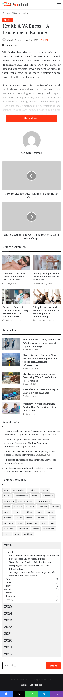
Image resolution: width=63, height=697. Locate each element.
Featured (42, 506)
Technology (48, 528)
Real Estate (9, 528)
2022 (8, 626)
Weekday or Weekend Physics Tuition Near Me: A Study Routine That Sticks (41, 407)
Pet (52, 523)
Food (6, 512)
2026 (8, 545)
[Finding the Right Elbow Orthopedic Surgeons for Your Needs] (47, 262)
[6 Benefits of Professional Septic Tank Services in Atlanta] (11, 394)
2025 (8, 606)
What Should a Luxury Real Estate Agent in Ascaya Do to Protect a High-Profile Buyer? (41, 343)
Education (48, 495)
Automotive (18, 490)
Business (33, 490)
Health (24, 13)
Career (45, 490)
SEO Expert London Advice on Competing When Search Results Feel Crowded (40, 377)
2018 (8, 654)
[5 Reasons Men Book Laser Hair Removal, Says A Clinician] (16, 262)
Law (52, 517)
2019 (8, 647)
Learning (8, 523)
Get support (36, 684)
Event (7, 506)
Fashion (18, 506)
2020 (8, 640)
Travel (7, 534)
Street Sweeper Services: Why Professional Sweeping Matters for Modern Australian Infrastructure (27, 443)
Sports (36, 528)
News (16, 13)
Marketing (32, 523)
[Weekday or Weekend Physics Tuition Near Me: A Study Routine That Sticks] (11, 408)
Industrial (41, 517)
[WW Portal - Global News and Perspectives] (15, 4)
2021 (8, 633)
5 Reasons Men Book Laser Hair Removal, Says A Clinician (13, 276)
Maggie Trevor (14, 40)
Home (7, 13)
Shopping (23, 528)
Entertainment (25, 501)
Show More (30, 118)
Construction (21, 495)
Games (50, 512)
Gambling (27, 512)
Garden (7, 517)
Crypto (35, 495)
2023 (8, 620)
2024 (8, 613)
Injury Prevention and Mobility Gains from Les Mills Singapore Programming (46, 312)
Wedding (28, 534)
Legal (20, 523)
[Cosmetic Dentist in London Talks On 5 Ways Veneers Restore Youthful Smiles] (16, 296)
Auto (6, 490)
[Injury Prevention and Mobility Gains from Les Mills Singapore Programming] (47, 296)
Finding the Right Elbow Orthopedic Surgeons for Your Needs (47, 276)
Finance (55, 506)
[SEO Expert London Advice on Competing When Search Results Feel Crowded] (11, 378)
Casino (7, 495)
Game (39, 512)
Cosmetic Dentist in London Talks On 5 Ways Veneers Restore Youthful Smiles (16, 312)
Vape (17, 534)
